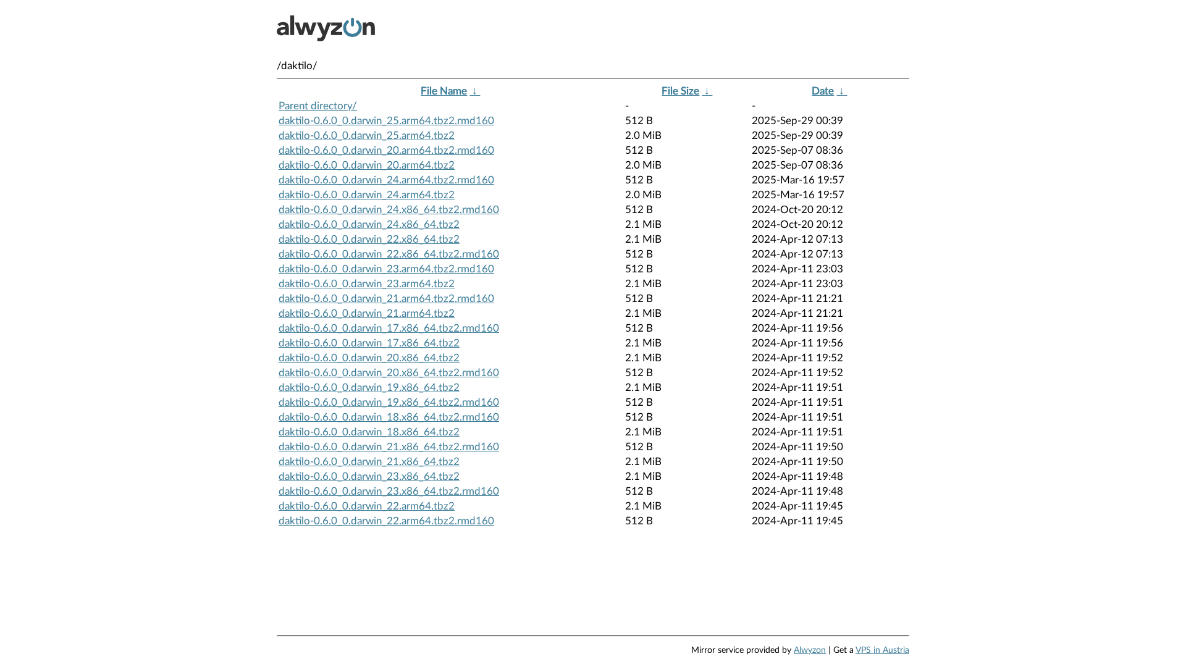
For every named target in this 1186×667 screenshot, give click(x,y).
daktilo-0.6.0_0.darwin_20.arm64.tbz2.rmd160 (386, 150)
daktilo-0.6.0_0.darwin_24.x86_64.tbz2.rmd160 (389, 209)
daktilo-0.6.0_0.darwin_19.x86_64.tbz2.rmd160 (389, 402)
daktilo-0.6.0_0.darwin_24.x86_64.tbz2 (369, 224)
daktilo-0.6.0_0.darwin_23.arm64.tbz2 (367, 284)
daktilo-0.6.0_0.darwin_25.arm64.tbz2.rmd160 (386, 120)
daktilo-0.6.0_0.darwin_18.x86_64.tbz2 (369, 432)
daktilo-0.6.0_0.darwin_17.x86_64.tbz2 (369, 343)
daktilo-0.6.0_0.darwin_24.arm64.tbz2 (367, 195)
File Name (444, 91)
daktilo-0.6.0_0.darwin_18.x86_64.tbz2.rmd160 (389, 417)
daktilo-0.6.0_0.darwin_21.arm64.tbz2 (367, 313)
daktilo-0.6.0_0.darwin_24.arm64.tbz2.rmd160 (386, 180)
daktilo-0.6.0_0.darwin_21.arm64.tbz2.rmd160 (386, 298)
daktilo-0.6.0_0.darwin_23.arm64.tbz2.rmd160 (386, 269)
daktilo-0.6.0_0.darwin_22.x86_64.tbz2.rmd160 (389, 254)
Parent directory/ (318, 106)
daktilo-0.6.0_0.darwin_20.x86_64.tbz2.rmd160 (389, 372)
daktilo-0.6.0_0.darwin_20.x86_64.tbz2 (369, 358)
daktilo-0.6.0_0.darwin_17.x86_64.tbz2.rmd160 (389, 328)
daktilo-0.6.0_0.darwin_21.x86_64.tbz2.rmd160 (389, 447)
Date (823, 91)
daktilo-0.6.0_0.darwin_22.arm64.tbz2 (367, 506)
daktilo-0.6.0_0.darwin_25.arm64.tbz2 (367, 135)
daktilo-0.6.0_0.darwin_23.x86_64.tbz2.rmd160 (389, 491)
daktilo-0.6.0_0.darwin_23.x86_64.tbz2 (369, 476)
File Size (680, 91)
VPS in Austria (882, 650)
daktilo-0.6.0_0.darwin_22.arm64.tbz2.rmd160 (386, 521)
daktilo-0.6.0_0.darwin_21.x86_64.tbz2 (369, 461)
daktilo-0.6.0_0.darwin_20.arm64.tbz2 (367, 165)
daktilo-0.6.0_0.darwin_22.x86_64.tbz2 (369, 239)
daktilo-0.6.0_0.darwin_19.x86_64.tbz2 (369, 387)
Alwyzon (810, 650)
